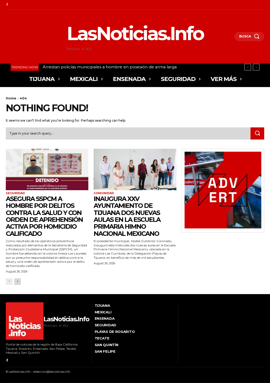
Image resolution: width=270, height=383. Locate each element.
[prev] (247, 67)
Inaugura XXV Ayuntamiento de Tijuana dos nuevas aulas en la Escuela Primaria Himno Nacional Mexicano (127, 216)
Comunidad (104, 193)
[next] (256, 67)
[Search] (257, 133)
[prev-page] (9, 281)
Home (11, 98)
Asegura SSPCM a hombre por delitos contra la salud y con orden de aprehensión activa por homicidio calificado (44, 216)
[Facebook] (7, 4)
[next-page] (17, 281)
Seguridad (15, 193)
